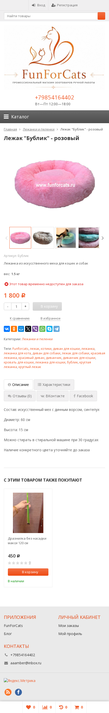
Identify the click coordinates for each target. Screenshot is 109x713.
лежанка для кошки (50, 362)
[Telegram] (56, 329)
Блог (8, 633)
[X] (28, 329)
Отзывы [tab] (22, 395)
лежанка (88, 349)
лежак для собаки (75, 353)
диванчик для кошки (79, 358)
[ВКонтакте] (7, 329)
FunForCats (13, 625)
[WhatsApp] (42, 329)
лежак (34, 349)
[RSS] (8, 692)
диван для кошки (66, 349)
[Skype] (49, 329)
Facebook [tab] (85, 395)
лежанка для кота (17, 353)
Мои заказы (68, 625)
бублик (72, 362)
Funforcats (20, 349)
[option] (20, 238)
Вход (41, 5)
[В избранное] (45, 580)
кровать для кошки (19, 362)
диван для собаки (46, 353)
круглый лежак (30, 367)
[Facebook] (18, 692)
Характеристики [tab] (56, 384)
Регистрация (67, 5)
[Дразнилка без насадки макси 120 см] (28, 513)
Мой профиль (70, 633)
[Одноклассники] (14, 329)
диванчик (53, 358)
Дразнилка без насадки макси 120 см (27, 540)
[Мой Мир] (21, 329)
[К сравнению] (38, 580)
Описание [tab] (20, 384)
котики (46, 349)
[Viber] (35, 329)
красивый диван (31, 358)
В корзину (30, 572)
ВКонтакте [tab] (55, 395)
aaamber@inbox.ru (25, 663)
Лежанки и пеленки (37, 339)
